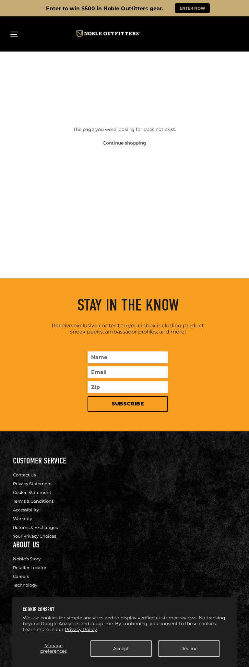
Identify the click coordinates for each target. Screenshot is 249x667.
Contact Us (24, 474)
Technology (25, 585)
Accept (121, 648)
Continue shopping (124, 143)
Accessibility (26, 509)
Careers (21, 576)
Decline (188, 648)
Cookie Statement (32, 492)
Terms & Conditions (33, 501)
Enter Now (192, 8)
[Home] (108, 35)
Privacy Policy (81, 629)
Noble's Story (27, 558)
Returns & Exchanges (35, 527)
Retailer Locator (29, 567)
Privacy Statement (32, 483)
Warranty (22, 518)
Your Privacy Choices (34, 536)
